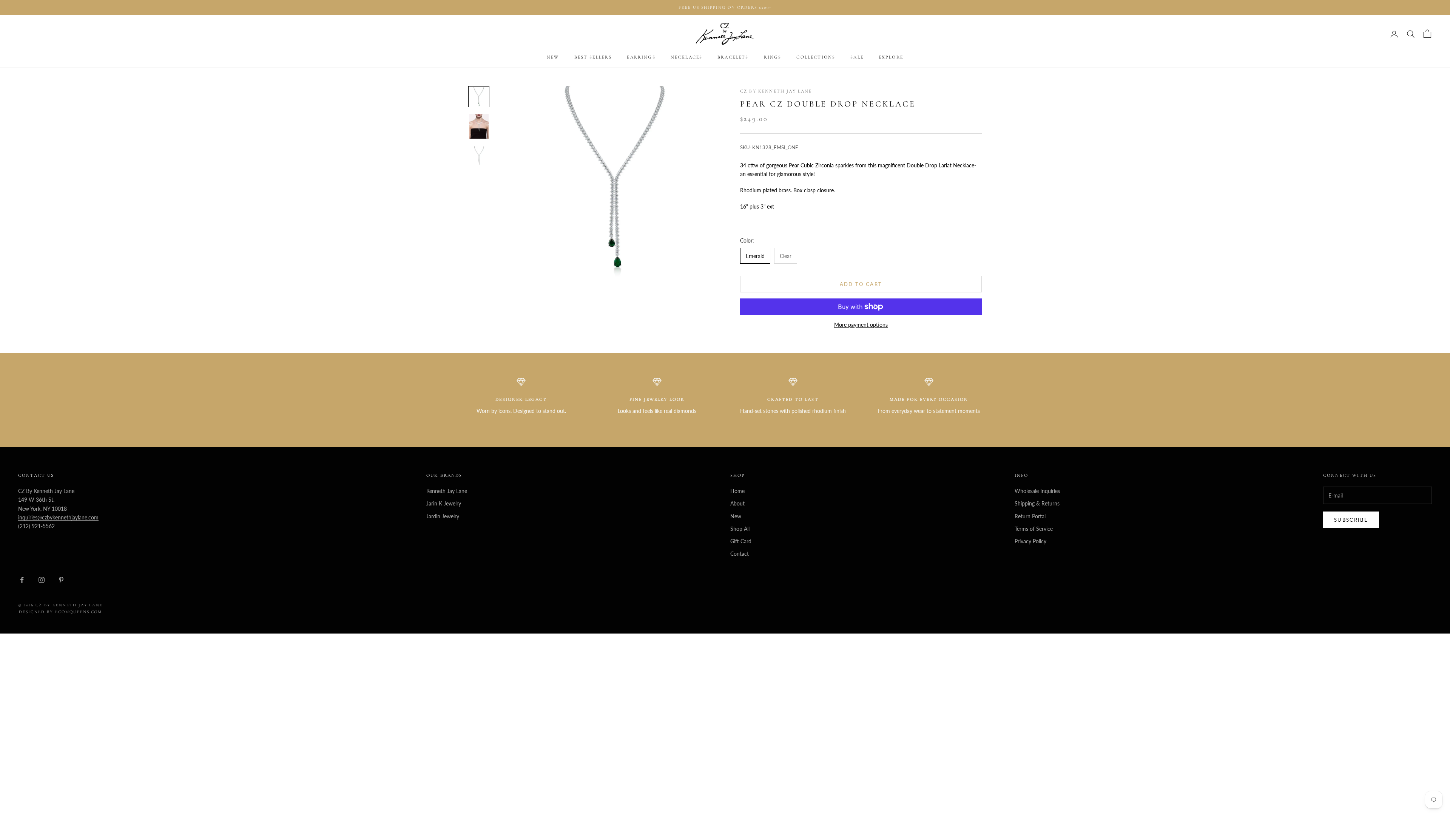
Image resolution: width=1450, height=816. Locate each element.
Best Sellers (593, 57)
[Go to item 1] (478, 96)
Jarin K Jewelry (443, 503)
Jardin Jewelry (442, 516)
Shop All (740, 528)
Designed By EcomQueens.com (60, 611)
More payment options (861, 324)
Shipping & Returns (1037, 503)
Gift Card (740, 541)
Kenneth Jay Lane (446, 491)
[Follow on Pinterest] (61, 580)
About (737, 503)
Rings (773, 57)
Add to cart (861, 284)
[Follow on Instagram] (41, 580)
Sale (857, 57)
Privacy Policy (1030, 541)
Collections (815, 57)
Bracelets (732, 57)
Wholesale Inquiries (1037, 491)
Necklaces (686, 57)
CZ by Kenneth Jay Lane (776, 91)
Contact (739, 553)
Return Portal (1030, 516)
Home (737, 491)
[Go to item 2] (478, 126)
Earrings (641, 57)
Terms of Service (1034, 528)
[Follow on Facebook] (22, 580)
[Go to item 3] (478, 156)
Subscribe (1351, 520)
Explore (891, 57)
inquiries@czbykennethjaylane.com (58, 517)
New (553, 57)
